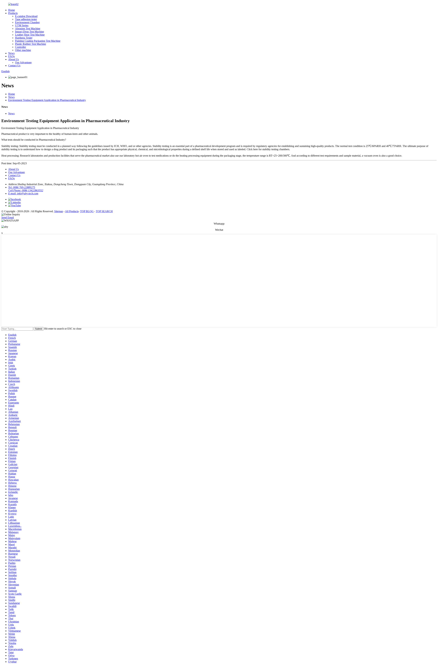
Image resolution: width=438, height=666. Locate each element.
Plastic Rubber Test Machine (30, 43)
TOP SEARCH (104, 211)
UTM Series (21, 25)
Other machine (23, 50)
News (11, 53)
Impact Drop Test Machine (29, 31)
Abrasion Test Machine (27, 28)
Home (11, 10)
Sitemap (58, 211)
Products (13, 13)
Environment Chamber (27, 22)
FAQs (11, 56)
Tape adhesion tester (26, 19)
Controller (20, 47)
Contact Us (14, 65)
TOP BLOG (87, 211)
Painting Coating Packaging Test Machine (37, 40)
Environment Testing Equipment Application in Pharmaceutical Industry (47, 100)
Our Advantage (23, 62)
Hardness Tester (23, 37)
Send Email (7, 217)
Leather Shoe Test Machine (30, 34)
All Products (72, 211)
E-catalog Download (26, 16)
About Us (13, 59)
